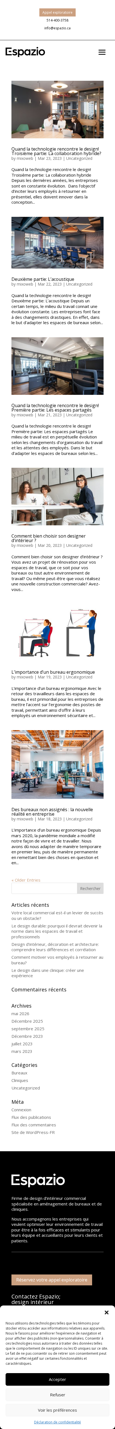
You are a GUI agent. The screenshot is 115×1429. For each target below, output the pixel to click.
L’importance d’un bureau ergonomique (53, 672)
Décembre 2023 (27, 1036)
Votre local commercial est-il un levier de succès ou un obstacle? (57, 915)
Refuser (57, 1394)
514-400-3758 (57, 20)
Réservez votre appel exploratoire (51, 1280)
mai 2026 (20, 1013)
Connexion (21, 1109)
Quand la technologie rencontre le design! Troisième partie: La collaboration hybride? (56, 151)
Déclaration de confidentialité (57, 1422)
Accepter (57, 1379)
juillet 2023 (22, 1043)
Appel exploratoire (57, 12)
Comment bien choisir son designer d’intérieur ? (48, 538)
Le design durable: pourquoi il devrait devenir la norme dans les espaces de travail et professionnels (56, 931)
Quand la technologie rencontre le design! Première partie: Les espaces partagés (55, 407)
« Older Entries (25, 880)
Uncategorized (79, 158)
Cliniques (19, 1080)
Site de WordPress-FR (33, 1132)
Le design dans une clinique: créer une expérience (47, 973)
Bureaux (19, 1073)
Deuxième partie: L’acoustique (42, 279)
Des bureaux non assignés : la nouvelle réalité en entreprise (52, 811)
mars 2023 (21, 1051)
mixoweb (25, 158)
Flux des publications (31, 1117)
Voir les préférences (57, 1410)
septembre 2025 (27, 1028)
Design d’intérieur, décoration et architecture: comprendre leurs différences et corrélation (55, 947)
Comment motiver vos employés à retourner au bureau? (57, 959)
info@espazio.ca (57, 28)
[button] (106, 1312)
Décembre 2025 (27, 1021)
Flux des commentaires (33, 1124)
